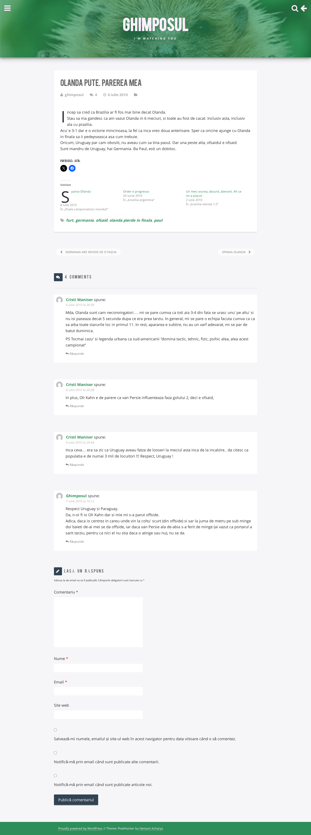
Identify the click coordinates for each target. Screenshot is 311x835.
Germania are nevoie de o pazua (91, 252)
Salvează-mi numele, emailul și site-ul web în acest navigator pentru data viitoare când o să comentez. (145, 738)
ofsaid (101, 220)
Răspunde (77, 354)
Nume (61, 658)
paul (158, 220)
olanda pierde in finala (130, 220)
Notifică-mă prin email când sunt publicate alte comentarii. (106, 761)
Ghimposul (156, 23)
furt (69, 220)
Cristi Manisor (79, 299)
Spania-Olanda (81, 191)
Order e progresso (136, 191)
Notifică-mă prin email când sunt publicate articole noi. (103, 784)
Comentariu (66, 592)
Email (60, 681)
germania (85, 220)
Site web (61, 705)
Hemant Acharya (151, 828)
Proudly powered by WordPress (80, 828)
